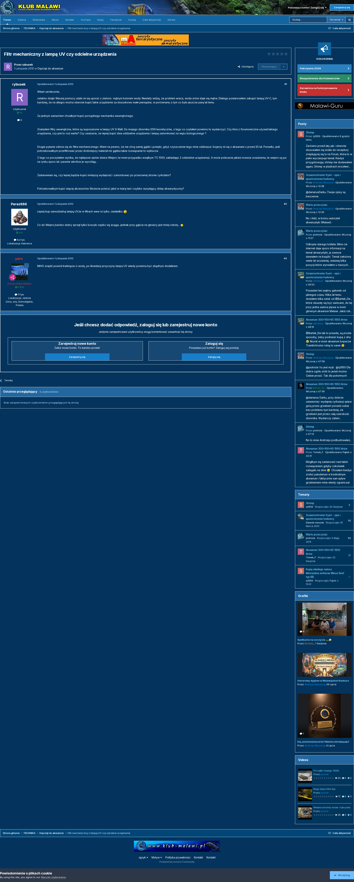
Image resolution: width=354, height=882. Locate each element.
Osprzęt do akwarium (50, 68)
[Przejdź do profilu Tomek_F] (301, 450)
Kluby (100, 19)
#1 (285, 84)
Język (142, 857)
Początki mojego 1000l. (326, 770)
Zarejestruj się (342, 7)
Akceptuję (343, 875)
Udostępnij (247, 66)
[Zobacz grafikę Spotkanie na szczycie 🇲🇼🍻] (324, 619)
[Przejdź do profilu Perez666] (19, 217)
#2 (285, 203)
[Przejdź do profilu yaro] (19, 271)
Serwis (171, 19)
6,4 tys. (20, 239)
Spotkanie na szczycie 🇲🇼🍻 (314, 639)
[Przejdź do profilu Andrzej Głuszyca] (301, 177)
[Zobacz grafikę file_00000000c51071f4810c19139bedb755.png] (324, 716)
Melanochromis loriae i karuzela (331, 807)
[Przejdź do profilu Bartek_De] (301, 386)
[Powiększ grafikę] (125, 211)
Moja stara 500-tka (324, 788)
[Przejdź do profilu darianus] (301, 275)
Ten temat (334, 19)
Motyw (156, 857)
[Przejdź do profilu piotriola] (301, 232)
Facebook (116, 19)
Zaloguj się (214, 356)
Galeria (22, 19)
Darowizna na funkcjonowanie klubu (318, 90)
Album (55, 19)
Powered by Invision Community (177, 861)
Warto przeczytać (316, 204)
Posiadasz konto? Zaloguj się (306, 7)
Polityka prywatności (177, 857)
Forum (7, 19)
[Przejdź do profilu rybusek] (8, 67)
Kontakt (69, 19)
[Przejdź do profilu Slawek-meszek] (301, 517)
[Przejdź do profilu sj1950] (301, 134)
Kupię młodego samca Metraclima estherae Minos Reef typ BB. (325, 573)
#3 (285, 258)
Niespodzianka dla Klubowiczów (320, 78)
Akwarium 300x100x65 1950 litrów (326, 319)
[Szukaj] (350, 19)
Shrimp (310, 132)
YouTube (86, 19)
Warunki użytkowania (53, 877)
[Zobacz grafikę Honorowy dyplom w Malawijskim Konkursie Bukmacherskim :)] (324, 665)
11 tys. (20, 294)
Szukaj (132, 19)
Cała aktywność (152, 19)
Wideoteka (39, 19)
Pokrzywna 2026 (310, 68)
